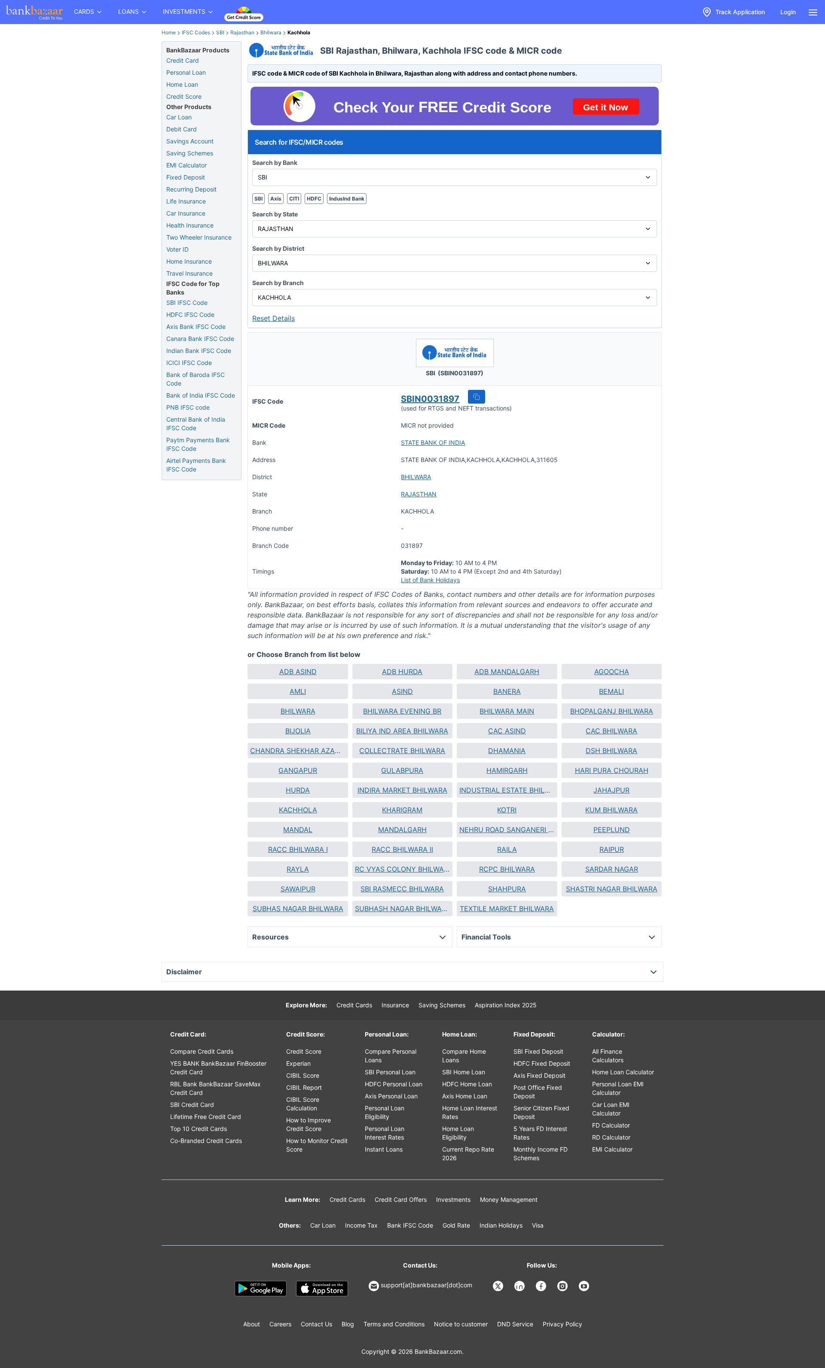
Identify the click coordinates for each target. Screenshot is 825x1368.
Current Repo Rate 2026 (468, 1153)
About (251, 1324)
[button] (476, 397)
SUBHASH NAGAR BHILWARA (402, 908)
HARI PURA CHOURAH (611, 770)
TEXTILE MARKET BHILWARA (507, 908)
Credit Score (184, 96)
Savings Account (190, 141)
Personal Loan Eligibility (384, 1112)
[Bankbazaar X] (499, 1286)
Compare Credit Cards (201, 1051)
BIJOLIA (298, 731)
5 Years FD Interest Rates (540, 1133)
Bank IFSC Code (410, 1225)
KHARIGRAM (402, 810)
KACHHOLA (298, 810)
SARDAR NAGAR (611, 869)
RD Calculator (611, 1137)
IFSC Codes (196, 32)
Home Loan (182, 84)
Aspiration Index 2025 (506, 1005)
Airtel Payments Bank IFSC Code (196, 465)
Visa (538, 1225)
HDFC (314, 198)
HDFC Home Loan (467, 1084)
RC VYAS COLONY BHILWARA (402, 869)
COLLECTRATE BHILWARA (402, 750)
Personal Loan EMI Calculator (618, 1088)
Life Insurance (186, 201)
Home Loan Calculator (623, 1072)
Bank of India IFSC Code (200, 395)
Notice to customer (461, 1324)
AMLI (298, 691)
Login (788, 11)
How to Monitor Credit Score (317, 1145)
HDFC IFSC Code (190, 314)
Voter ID (177, 249)
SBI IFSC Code (187, 302)
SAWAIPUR (298, 889)
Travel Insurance (189, 273)
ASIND (402, 691)
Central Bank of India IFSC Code (195, 424)
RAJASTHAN (419, 494)
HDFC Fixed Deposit (541, 1063)
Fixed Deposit (185, 177)
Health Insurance (190, 225)
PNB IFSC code (188, 407)
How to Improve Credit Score (308, 1124)
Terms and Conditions (394, 1324)
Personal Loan (186, 72)
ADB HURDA (402, 671)
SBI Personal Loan (390, 1072)
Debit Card (181, 129)
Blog (348, 1324)
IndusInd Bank (346, 198)
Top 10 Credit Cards (198, 1128)
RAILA (507, 849)
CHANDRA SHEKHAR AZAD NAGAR (297, 750)
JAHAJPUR (611, 790)
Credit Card (182, 60)
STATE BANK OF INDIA (433, 442)
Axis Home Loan (464, 1096)
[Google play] (261, 1288)
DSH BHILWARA (611, 750)
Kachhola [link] (298, 32)
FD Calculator (611, 1125)
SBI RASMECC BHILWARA (402, 889)
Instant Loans (384, 1149)
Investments (453, 1199)
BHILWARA (416, 476)
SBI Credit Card (192, 1104)
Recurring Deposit (191, 189)
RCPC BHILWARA (507, 869)
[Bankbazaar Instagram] (563, 1286)
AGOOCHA (611, 671)
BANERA (507, 691)
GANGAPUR (297, 770)
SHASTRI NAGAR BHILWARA (611, 889)
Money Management (509, 1199)
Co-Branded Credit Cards (206, 1140)
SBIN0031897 (430, 399)
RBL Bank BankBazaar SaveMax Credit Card (215, 1088)
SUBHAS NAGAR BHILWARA (298, 908)
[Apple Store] (322, 1288)
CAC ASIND (507, 731)
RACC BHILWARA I (298, 849)
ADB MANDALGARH (506, 671)
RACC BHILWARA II (402, 849)
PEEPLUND (611, 829)
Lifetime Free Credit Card (205, 1116)
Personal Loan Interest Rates (384, 1133)
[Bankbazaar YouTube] (585, 1286)
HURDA (298, 790)
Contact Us (316, 1324)
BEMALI (611, 691)
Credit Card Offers (401, 1199)
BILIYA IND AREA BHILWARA (402, 731)
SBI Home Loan (463, 1072)
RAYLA (298, 869)
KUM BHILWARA (611, 810)
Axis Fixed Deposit (539, 1075)
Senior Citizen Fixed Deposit (541, 1112)
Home (169, 32)
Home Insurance (189, 261)
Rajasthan (242, 32)
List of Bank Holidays (430, 580)
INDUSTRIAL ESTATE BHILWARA (506, 790)
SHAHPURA (507, 889)
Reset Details (273, 318)
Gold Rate (456, 1225)
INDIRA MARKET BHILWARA (402, 790)
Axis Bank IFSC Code (196, 326)
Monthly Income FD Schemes (540, 1153)
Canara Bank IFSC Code (200, 338)
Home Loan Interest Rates (469, 1112)
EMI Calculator (186, 165)
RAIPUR (611, 849)
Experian (298, 1063)
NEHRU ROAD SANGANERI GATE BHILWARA (506, 829)
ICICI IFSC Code (189, 362)
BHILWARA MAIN (507, 711)
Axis (275, 198)
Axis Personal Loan (391, 1096)
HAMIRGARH (507, 770)
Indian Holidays (501, 1225)
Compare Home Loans (464, 1056)
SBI (220, 32)
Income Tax (361, 1225)
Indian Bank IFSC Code (198, 350)
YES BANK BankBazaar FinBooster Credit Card (218, 1068)
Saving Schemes (189, 153)
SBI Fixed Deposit (538, 1051)
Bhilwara (270, 32)
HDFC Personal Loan (393, 1084)
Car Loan (179, 117)
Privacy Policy (562, 1324)
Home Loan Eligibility (458, 1133)
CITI (294, 198)
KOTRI (506, 810)
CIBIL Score (302, 1075)
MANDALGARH (402, 829)
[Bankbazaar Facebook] (542, 1286)
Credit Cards (354, 1005)
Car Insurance (185, 213)
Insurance (395, 1005)
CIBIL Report (304, 1087)
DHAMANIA (507, 750)
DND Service (515, 1324)
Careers (280, 1324)
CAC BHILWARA (611, 731)
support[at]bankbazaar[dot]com (426, 1285)
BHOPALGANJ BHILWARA (611, 711)
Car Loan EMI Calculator (610, 1109)
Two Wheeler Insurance (199, 237)
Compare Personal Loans (390, 1056)
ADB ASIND (298, 671)
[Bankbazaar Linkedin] (520, 1286)
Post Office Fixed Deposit (537, 1092)
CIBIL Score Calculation (302, 1104)
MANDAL (297, 829)
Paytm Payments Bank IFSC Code (198, 444)
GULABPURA (402, 770)
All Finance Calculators (607, 1056)
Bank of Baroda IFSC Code (195, 379)
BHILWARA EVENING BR (402, 711)
